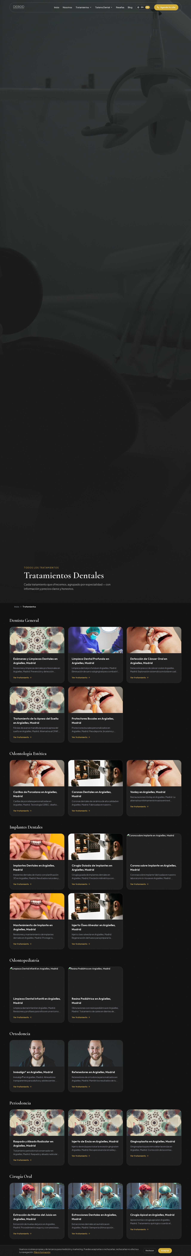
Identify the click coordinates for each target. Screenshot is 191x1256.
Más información (42, 1252)
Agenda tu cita (167, 7)
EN (142, 7)
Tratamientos (82, 7)
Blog (130, 7)
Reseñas (120, 7)
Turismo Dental (102, 7)
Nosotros (67, 7)
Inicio (56, 7)
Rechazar (150, 1250)
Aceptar (165, 1250)
